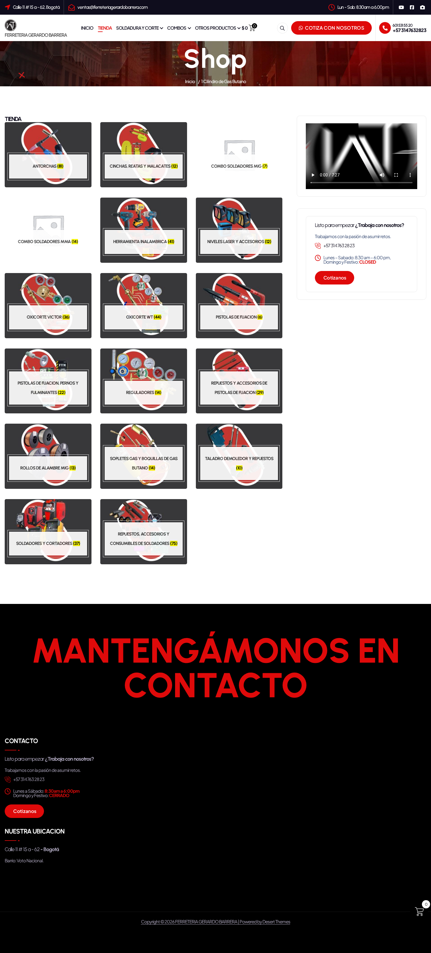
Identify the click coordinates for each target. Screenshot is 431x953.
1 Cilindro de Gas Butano (223, 81)
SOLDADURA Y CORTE (137, 28)
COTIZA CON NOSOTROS (334, 28)
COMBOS (176, 28)
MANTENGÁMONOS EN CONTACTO (215, 668)
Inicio (190, 81)
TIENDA (105, 28)
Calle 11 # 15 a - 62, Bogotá (36, 7)
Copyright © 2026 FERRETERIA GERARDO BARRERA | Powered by (201, 921)
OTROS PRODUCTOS (215, 28)
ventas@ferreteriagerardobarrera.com (112, 7)
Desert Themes (276, 921)
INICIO (87, 28)
